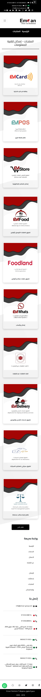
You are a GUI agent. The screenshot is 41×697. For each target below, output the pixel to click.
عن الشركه (30, 562)
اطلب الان (20, 527)
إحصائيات (31, 578)
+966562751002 (17, 5)
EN (5, 10)
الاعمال (31, 557)
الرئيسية (25, 31)
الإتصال (31, 573)
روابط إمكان (30, 589)
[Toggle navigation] (5, 21)
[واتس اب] (4, 685)
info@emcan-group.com (19, 8)
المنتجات (31, 584)
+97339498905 (21, 2)
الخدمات (31, 551)
